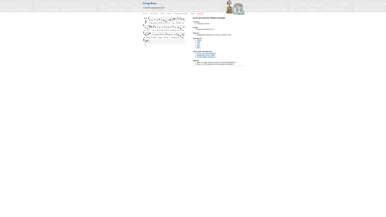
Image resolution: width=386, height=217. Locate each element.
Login (192, 13)
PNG (199, 48)
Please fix (200, 13)
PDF (198, 42)
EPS (198, 46)
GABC (199, 40)
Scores (145, 13)
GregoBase (150, 3)
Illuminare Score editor (206, 55)
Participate (154, 13)
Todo (162, 13)
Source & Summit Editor (206, 53)
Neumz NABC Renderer (206, 57)
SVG (198, 44)
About (169, 13)
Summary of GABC (181, 13)
